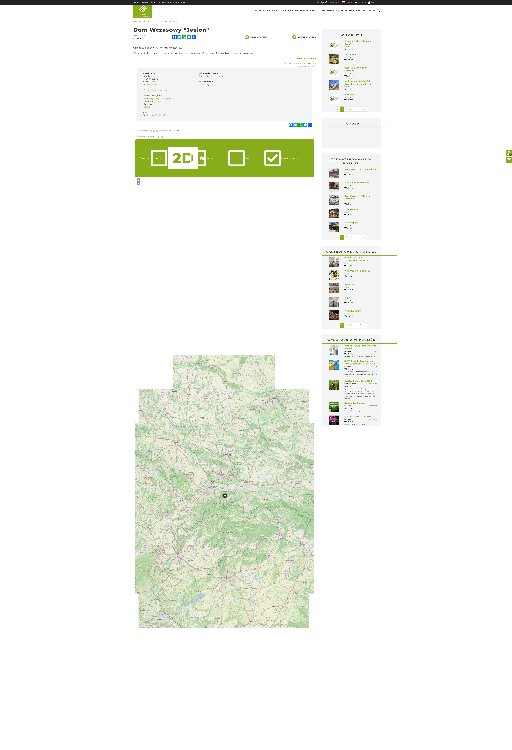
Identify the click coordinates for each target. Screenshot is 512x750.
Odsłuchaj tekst (258, 37)
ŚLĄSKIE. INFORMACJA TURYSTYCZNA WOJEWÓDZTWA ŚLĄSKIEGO (161, 2)
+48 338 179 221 (158, 115)
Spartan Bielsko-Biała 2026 (358, 381)
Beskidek (349, 94)
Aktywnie (271, 10)
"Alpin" (347, 297)
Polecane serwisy (360, 10)
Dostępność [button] (334, 2)
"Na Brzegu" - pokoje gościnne (360, 169)
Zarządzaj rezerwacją (306, 58)
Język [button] (349, 2)
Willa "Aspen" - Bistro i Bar (357, 271)
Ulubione (362, 2)
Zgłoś (311, 63)
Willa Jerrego (351, 209)
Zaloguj (374, 2)
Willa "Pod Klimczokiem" (356, 182)
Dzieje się (333, 10)
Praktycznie (317, 10)
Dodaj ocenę (172, 131)
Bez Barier (301, 10)
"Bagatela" (349, 284)
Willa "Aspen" (351, 222)
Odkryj (259, 10)
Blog (344, 10)
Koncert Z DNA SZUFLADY (357, 416)
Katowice (351, 138)
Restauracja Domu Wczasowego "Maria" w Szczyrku (356, 260)
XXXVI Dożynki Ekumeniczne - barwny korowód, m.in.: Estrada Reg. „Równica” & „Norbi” (360, 364)
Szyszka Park (351, 54)
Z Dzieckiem (286, 10)
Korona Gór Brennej (354, 403)
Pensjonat (218, 76)
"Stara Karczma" (352, 311)
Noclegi (147, 107)
